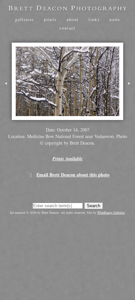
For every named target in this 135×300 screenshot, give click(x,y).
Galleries (24, 19)
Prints (50, 19)
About (73, 19)
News (114, 19)
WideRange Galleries (111, 212)
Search (93, 205)
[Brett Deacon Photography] (67, 9)
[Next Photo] (129, 92)
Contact (67, 28)
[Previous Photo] (6, 92)
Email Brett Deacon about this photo (72, 174)
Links (94, 19)
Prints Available (67, 158)
